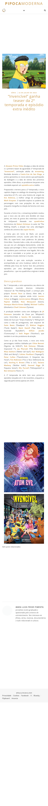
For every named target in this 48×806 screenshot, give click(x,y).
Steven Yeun (16, 293)
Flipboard (6, 698)
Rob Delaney (30, 346)
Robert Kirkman (23, 224)
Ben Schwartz (9, 371)
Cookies (16, 695)
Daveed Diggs (34, 365)
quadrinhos (39, 221)
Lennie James (24, 299)
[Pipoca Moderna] (4, 10)
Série (13, 93)
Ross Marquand (28, 302)
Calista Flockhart (26, 354)
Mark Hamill (24, 328)
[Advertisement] (24, 138)
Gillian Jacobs (36, 331)
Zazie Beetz (9, 325)
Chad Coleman (20, 307)
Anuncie (15, 698)
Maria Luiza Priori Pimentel (30, 607)
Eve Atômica (9, 198)
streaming (39, 171)
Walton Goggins (37, 325)
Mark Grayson (10, 200)
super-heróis (29, 229)
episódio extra (28, 185)
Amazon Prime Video (14, 166)
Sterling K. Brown (17, 362)
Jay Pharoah (22, 349)
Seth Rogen (24, 333)
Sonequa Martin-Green (13, 304)
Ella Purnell (24, 368)
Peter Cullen (9, 357)
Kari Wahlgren (38, 351)
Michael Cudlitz (37, 304)
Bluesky (37, 695)
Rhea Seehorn (10, 351)
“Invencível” (9, 171)
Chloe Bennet (38, 343)
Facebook (25, 695)
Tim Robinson (16, 360)
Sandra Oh (26, 317)
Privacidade (6, 695)
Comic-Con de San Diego (31, 174)
